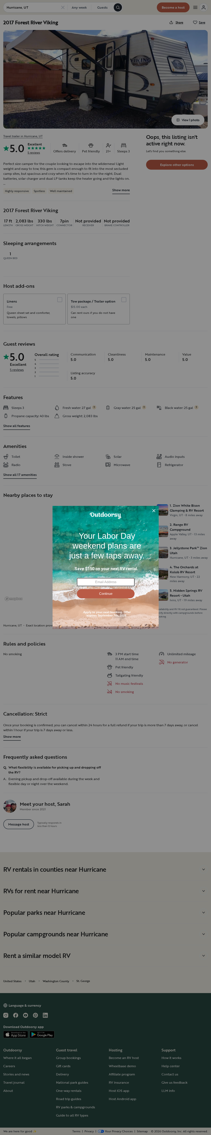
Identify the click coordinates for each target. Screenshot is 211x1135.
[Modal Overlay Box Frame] (106, 567)
